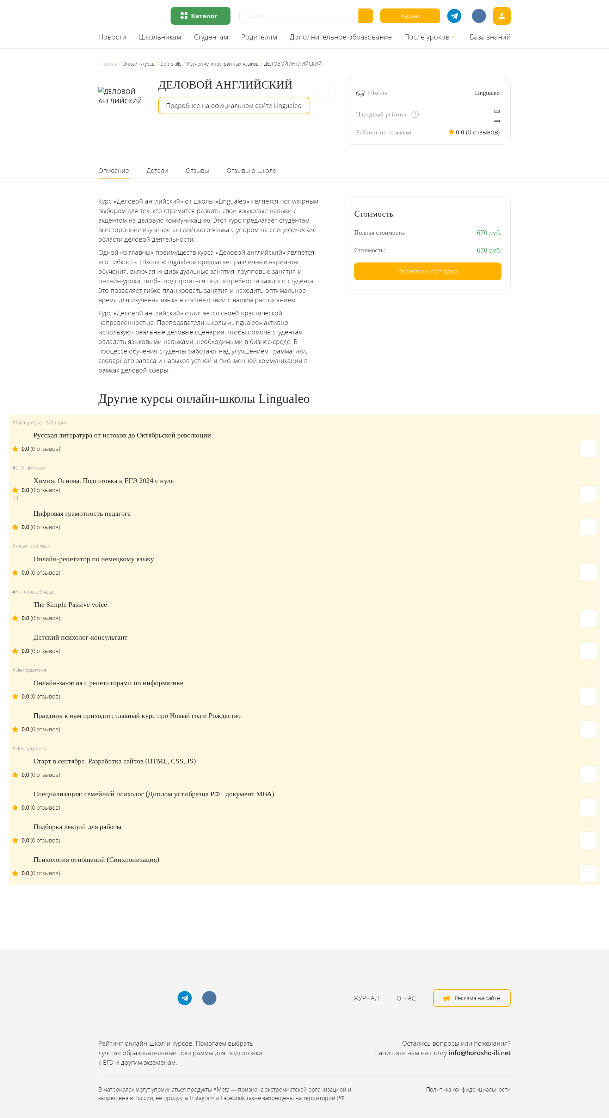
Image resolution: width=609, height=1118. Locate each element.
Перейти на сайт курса (428, 271)
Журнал (410, 16)
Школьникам (160, 37)
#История (56, 422)
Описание (113, 170)
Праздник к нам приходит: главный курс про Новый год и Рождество (137, 715)
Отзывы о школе (251, 170)
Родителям (259, 37)
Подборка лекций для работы (77, 826)
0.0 (460, 132)
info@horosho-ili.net (480, 1052)
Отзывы (197, 170)
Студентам (211, 37)
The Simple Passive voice (70, 604)
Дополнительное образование (341, 37)
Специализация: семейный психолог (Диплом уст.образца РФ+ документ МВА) (153, 793)
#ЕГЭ (18, 468)
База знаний (490, 37)
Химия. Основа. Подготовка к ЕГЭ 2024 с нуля (103, 480)
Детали (157, 170)
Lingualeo (487, 92)
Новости (112, 37)
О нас (406, 998)
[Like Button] (497, 111)
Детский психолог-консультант (80, 637)
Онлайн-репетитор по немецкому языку (93, 558)
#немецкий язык (31, 546)
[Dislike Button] (497, 121)
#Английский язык (33, 591)
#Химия (36, 468)
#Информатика (29, 670)
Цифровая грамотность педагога (82, 513)
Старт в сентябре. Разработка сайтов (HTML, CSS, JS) (114, 761)
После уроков (426, 37)
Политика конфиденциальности (468, 1089)
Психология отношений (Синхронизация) (96, 859)
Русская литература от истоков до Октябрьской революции (122, 435)
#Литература (27, 422)
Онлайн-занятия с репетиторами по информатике (108, 682)
